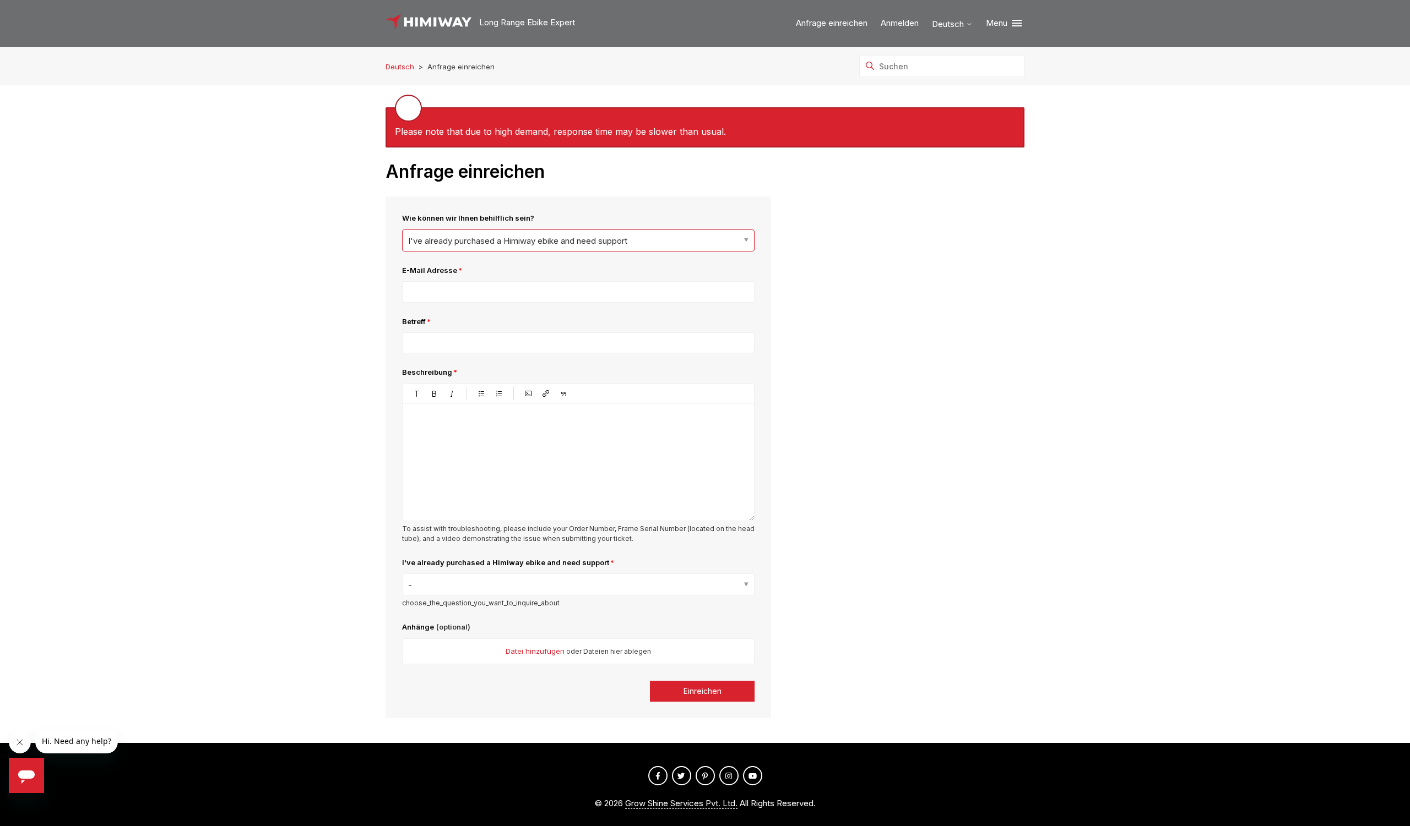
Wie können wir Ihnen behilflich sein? (468, 218)
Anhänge (436, 626)
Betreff (414, 321)
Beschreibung (427, 372)
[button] (417, 393)
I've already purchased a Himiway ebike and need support (517, 241)
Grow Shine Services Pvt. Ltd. (681, 803)
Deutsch (949, 24)
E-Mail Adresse (429, 270)
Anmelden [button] (900, 23)
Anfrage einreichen (831, 23)
